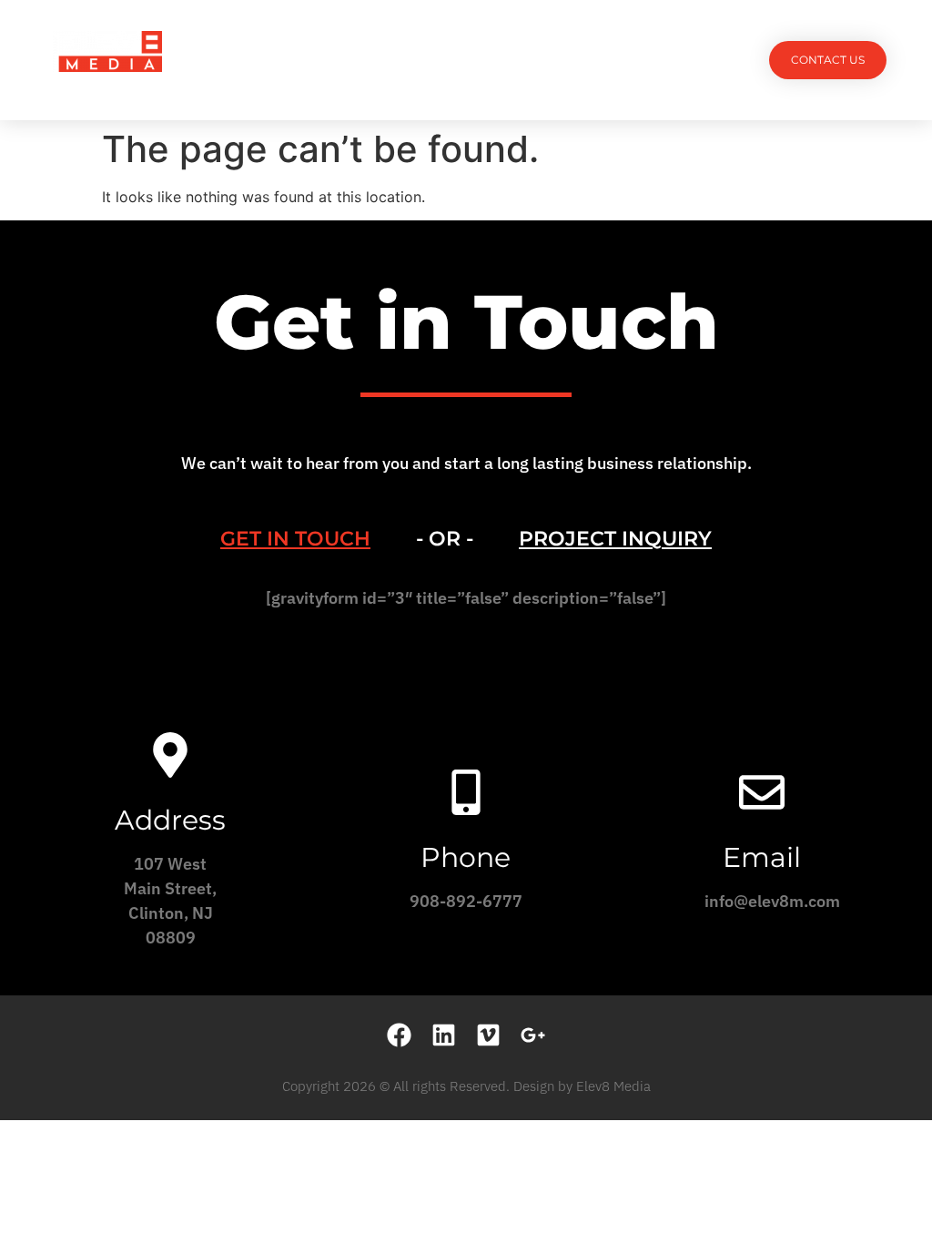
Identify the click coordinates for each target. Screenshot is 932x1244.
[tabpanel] (466, 604)
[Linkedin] (443, 1035)
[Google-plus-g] (533, 1035)
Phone (465, 857)
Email (762, 857)
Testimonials (538, 59)
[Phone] (466, 792)
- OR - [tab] (444, 538)
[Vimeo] (488, 1035)
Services (384, 59)
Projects (300, 59)
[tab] (295, 539)
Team (455, 59)
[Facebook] (399, 1035)
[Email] (762, 792)
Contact (634, 59)
